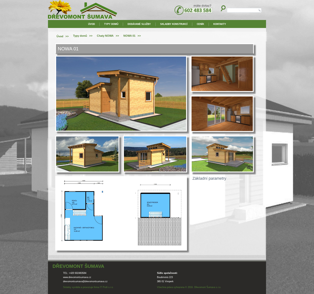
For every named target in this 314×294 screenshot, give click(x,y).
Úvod (91, 24)
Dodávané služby (139, 24)
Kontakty (219, 24)
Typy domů (111, 24)
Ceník (200, 24)
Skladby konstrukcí (174, 24)
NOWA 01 (129, 35)
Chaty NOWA (105, 35)
